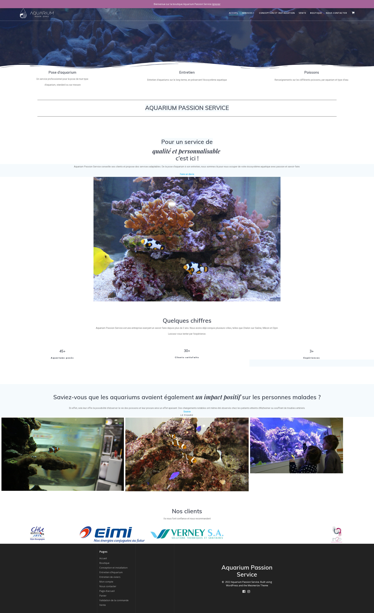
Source (187, 411)
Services (247, 13)
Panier (103, 595)
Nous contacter (336, 13)
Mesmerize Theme (258, 585)
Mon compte (106, 581)
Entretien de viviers (109, 577)
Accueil (233, 13)
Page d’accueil (107, 591)
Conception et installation (277, 13)
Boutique (316, 13)
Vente (302, 13)
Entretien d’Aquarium (111, 572)
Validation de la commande (114, 600)
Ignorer (216, 4)
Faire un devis (187, 174)
